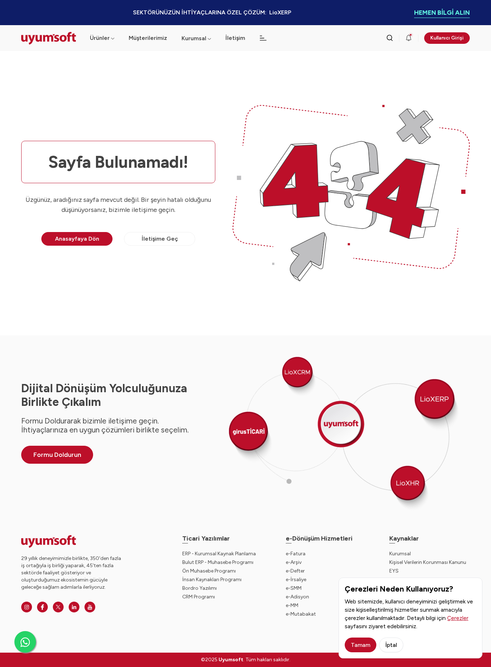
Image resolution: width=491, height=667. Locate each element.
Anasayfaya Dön (77, 238)
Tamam (360, 644)
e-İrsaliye (296, 579)
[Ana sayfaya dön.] (49, 38)
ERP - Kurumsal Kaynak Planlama (219, 554)
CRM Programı (198, 597)
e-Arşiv (294, 562)
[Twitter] (58, 607)
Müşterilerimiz (148, 37)
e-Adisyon (297, 597)
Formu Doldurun (57, 455)
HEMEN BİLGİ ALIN (442, 13)
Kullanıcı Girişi (447, 38)
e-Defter (295, 571)
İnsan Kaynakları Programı (212, 579)
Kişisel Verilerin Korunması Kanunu (427, 562)
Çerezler (457, 618)
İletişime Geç (160, 238)
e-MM (292, 605)
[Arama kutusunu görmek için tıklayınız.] (389, 38)
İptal (391, 644)
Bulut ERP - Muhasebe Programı (217, 562)
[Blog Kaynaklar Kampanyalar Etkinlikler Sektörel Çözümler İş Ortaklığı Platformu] (263, 38)
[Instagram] (26, 607)
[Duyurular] (408, 38)
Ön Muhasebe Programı (209, 571)
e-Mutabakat (301, 614)
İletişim (235, 37)
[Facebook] (42, 607)
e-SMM (294, 588)
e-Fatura (296, 554)
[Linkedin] (74, 607)
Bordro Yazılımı (199, 588)
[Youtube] (89, 607)
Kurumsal (194, 38)
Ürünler (100, 37)
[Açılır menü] (209, 38)
